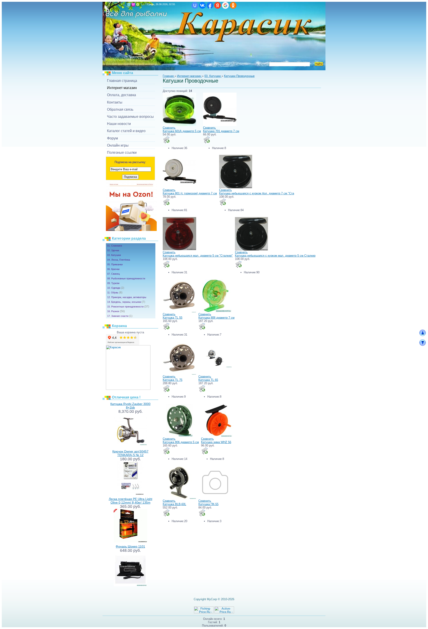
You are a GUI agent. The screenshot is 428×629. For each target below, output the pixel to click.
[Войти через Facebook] (210, 5)
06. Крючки (113, 269)
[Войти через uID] (194, 5)
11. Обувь (114, 292)
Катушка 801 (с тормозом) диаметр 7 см (190, 193)
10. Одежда (115, 287)
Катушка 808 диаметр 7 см (216, 317)
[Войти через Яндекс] (217, 5)
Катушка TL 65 (208, 380)
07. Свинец (113, 273)
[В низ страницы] (422, 345)
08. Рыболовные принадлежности (126, 278)
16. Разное (116, 311)
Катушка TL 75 (172, 380)
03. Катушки (114, 255)
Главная (129, 4)
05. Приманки (115, 264)
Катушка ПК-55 (208, 504)
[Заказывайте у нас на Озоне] (131, 230)
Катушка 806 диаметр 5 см (181, 442)
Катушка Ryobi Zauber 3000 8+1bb (130, 405)
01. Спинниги (114, 245)
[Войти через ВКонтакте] (202, 5)
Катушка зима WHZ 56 (216, 442)
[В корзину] (166, 139)
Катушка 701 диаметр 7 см (221, 131)
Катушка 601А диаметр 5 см (182, 131)
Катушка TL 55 (172, 317)
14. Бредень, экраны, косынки (126, 301)
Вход (138, 4)
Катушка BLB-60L (174, 504)
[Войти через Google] (225, 5)
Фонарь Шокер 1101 (130, 546)
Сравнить (169, 127)
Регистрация (133, 4)
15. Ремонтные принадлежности (128, 306)
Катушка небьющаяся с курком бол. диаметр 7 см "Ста (256, 193)
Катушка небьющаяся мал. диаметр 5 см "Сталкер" (198, 255)
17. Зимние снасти (119, 316)
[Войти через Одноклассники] (233, 5)
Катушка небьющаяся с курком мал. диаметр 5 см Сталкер (275, 255)
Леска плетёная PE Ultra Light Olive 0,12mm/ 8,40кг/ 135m (130, 500)
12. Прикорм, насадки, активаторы (126, 297)
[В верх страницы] (422, 335)
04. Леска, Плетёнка (118, 259)
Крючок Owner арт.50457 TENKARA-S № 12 (130, 453)
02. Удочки (113, 250)
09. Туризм (113, 283)
